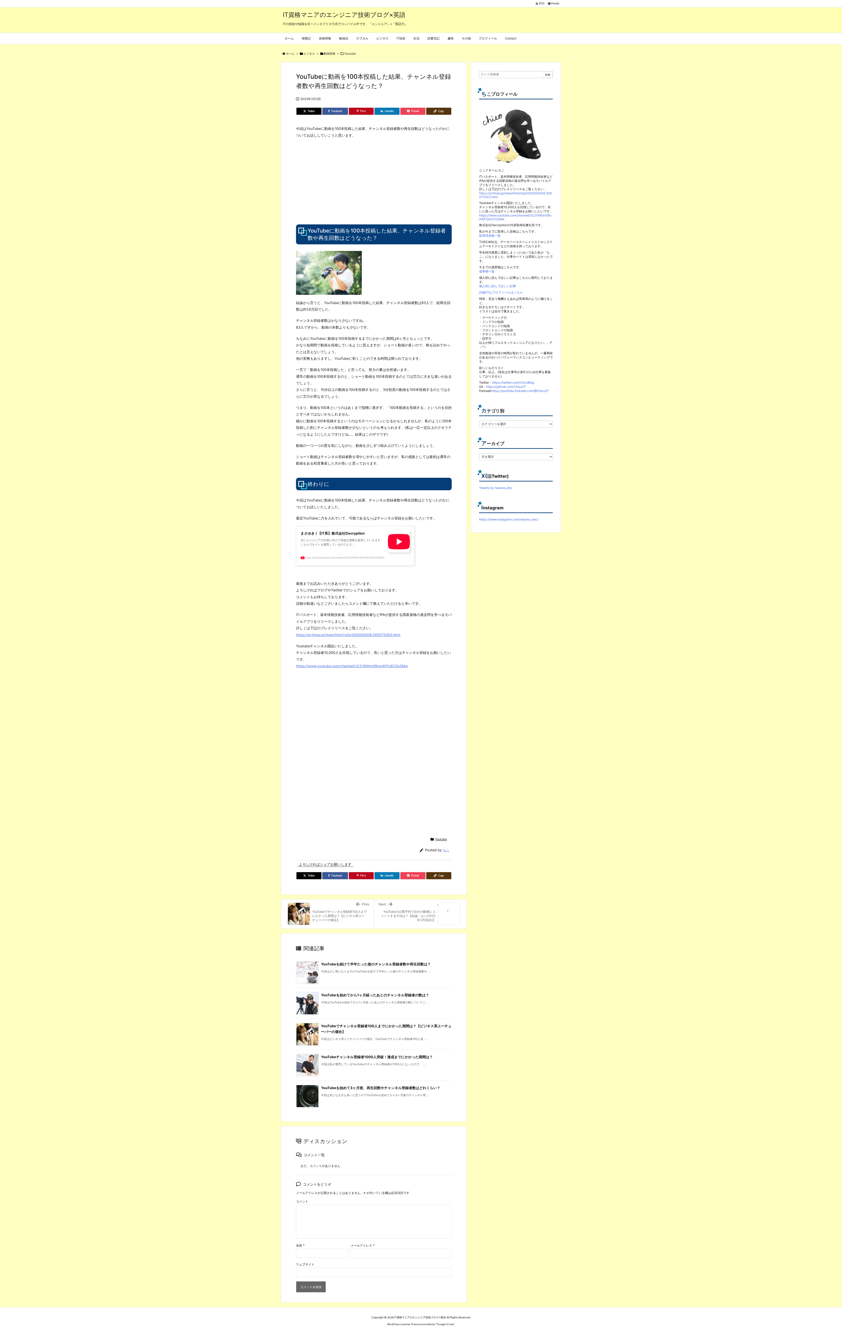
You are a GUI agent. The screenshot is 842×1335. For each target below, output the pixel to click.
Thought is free (444, 1324)
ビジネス (309, 53)
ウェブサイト (305, 1264)
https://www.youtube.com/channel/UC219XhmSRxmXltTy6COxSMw (352, 666)
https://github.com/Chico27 (506, 386)
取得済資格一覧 (490, 235)
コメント (302, 1201)
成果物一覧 (486, 271)
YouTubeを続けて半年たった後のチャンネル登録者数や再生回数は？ (376, 964)
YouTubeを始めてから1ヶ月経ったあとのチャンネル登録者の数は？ (375, 995)
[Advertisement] (333, 180)
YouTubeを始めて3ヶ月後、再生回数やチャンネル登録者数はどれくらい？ (380, 1088)
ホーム (290, 53)
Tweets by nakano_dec (495, 488)
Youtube (350, 53)
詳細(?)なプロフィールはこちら (501, 292)
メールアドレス (363, 1245)
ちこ (446, 850)
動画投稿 (329, 53)
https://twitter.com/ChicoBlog (513, 382)
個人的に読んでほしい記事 (497, 286)
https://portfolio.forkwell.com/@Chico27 (520, 391)
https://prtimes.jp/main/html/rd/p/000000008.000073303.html (348, 635)
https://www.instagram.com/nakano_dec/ (508, 519)
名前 (300, 1245)
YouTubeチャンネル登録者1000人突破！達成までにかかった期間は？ (377, 1057)
